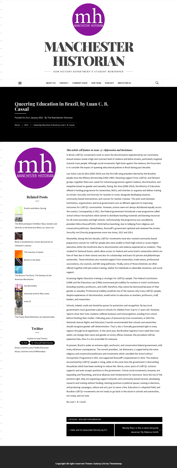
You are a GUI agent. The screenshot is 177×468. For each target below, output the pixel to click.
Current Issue (79, 83)
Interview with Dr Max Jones (36, 293)
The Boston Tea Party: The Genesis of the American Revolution (33, 277)
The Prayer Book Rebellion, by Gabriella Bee (35, 317)
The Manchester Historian (60, 117)
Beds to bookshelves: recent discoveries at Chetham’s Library (34, 243)
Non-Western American (90, 419)
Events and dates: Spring (35, 208)
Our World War (30, 285)
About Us (51, 83)
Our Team (96, 83)
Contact (63, 83)
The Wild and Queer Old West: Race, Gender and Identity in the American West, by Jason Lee (36, 225)
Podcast (109, 83)
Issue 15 (27, 301)
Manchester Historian (88, 53)
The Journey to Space (33, 252)
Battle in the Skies (32, 260)
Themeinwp (115, 463)
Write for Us (124, 83)
